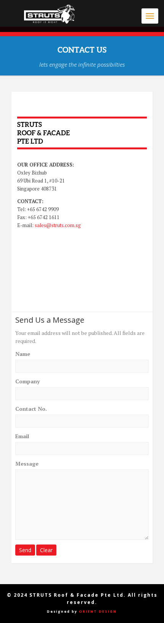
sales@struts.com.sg (58, 225)
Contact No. (31, 408)
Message (27, 463)
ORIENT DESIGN (98, 611)
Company (27, 381)
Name (22, 353)
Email (22, 436)
